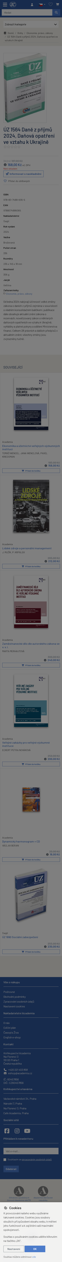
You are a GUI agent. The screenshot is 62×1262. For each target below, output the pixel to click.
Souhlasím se (30, 1159)
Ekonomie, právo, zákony (40, 33)
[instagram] (17, 1130)
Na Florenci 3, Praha (14, 1108)
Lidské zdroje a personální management (27, 548)
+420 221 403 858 (18, 1069)
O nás (6, 1022)
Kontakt (8, 1044)
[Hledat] (56, 12)
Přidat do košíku (32, 470)
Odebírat (11, 1169)
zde (34, 1256)
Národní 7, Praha (12, 1103)
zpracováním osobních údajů (37, 1159)
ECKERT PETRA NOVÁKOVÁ (16, 750)
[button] (42, 4)
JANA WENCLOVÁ (29, 453)
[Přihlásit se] (32, 4)
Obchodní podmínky (14, 996)
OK (35, 1248)
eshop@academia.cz (20, 1073)
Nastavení (13, 1248)
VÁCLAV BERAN (10, 845)
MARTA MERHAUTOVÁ (13, 651)
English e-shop (12, 1037)
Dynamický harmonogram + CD (21, 841)
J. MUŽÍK (6, 552)
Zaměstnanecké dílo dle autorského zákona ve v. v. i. (31, 645)
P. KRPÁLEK (18, 552)
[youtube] (27, 1130)
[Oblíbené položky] (50, 4)
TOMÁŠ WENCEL (10, 453)
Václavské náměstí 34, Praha (19, 1098)
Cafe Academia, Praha (16, 1113)
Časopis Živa (11, 1032)
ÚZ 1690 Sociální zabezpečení (20, 937)
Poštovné (9, 991)
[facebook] (6, 1130)
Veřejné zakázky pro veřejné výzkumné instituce (26, 744)
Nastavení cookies (14, 1006)
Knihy (20, 33)
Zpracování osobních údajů (18, 1001)
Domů (11, 33)
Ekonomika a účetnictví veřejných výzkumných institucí (31, 447)
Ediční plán (9, 1027)
